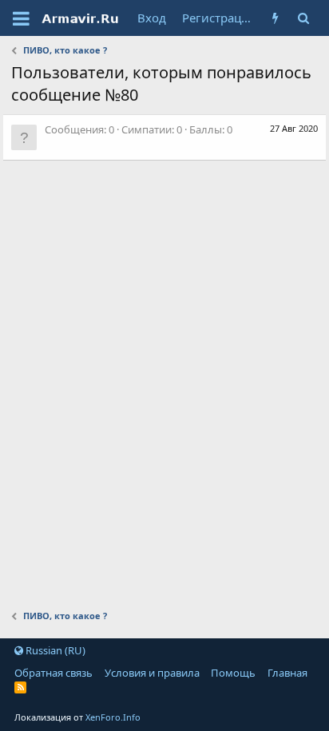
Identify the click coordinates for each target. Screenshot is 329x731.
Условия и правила (152, 672)
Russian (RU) (54, 650)
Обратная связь (53, 672)
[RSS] (20, 687)
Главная (287, 672)
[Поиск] (304, 18)
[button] (21, 18)
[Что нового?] (276, 18)
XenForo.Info (113, 717)
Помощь (233, 672)
